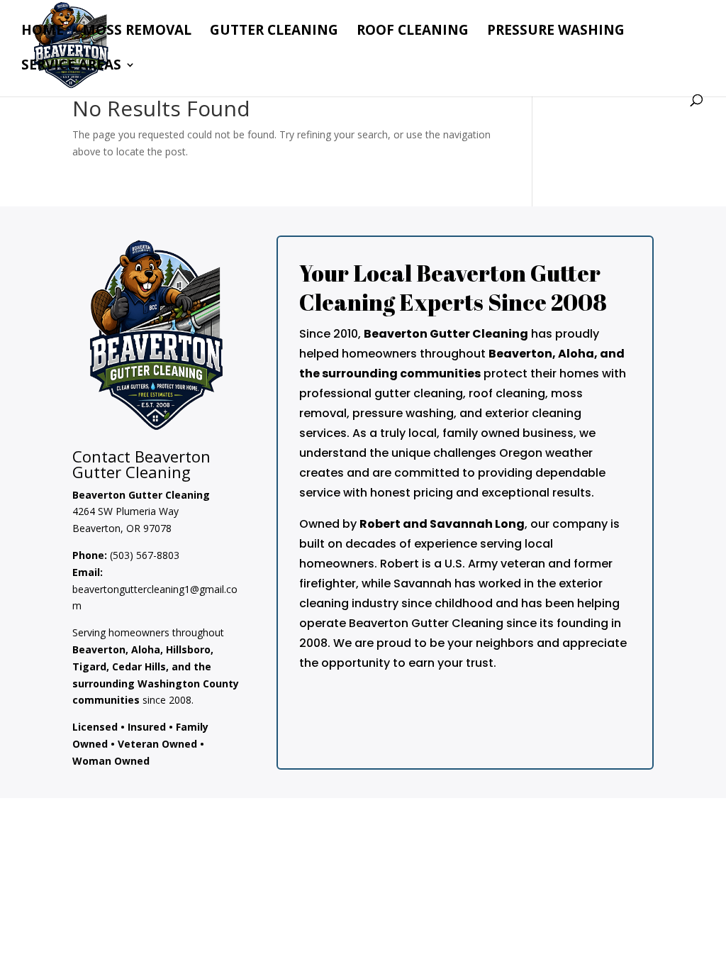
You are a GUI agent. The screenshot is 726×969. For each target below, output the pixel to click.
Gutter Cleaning (274, 32)
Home (42, 32)
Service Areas (71, 67)
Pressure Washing (556, 32)
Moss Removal (136, 32)
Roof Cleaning (413, 32)
